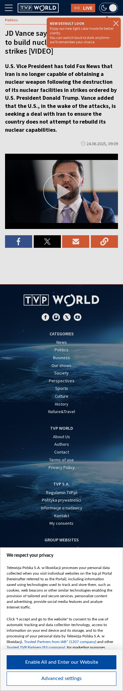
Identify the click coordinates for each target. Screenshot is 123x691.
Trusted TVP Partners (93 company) (36, 647)
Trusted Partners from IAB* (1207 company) (60, 642)
